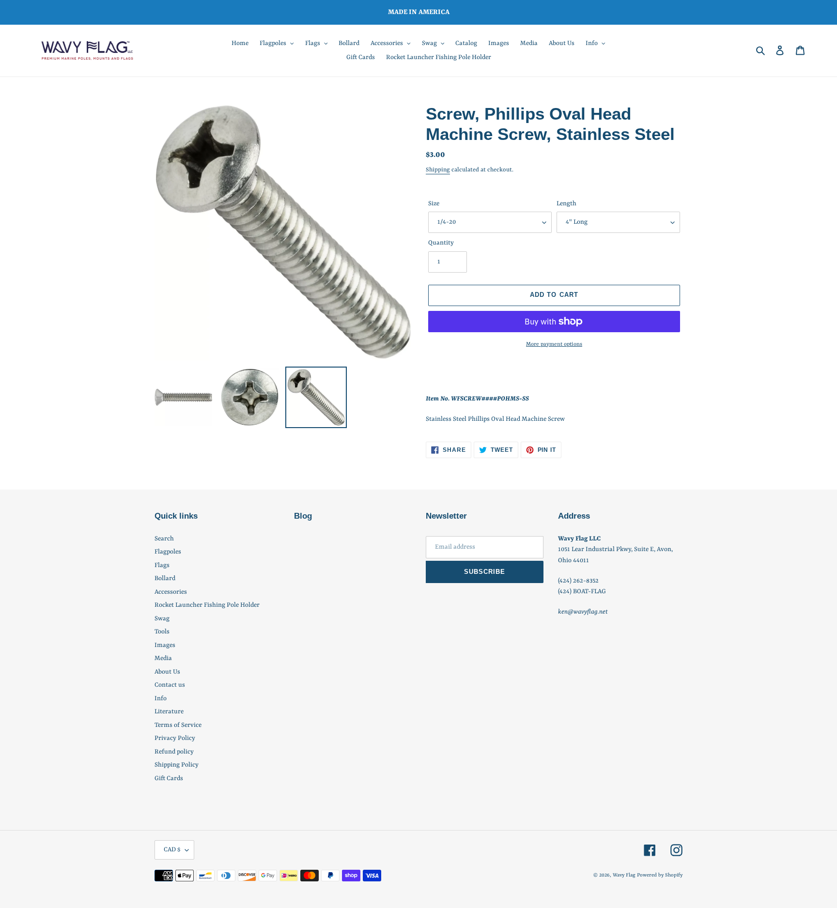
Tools (162, 631)
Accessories (171, 592)
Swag (162, 618)
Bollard (165, 578)
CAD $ (172, 849)
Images (165, 645)
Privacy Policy (175, 738)
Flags (162, 565)
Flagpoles (168, 551)
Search (164, 538)
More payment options (554, 344)
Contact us (170, 685)
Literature (169, 711)
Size (433, 203)
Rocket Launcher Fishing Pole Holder (207, 605)
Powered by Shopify (659, 875)
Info (161, 698)
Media (163, 658)
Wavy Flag (624, 875)
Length (566, 203)
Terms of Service (178, 725)
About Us (167, 672)
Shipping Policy (177, 765)
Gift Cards (169, 778)
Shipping (438, 170)
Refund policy (174, 751)
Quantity (441, 242)
